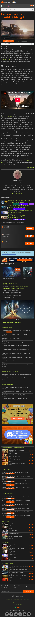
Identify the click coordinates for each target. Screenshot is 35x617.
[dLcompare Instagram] (15, 614)
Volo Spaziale (20, 288)
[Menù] (33, 2)
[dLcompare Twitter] (6, 614)
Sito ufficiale (6, 285)
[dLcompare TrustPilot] (20, 614)
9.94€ (30, 228)
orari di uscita (5, 59)
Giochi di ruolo (24, 286)
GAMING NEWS (8, 41)
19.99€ (29, 236)
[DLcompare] (17, 596)
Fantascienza (6, 288)
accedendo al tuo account (9, 254)
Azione (11, 286)
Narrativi (12, 288)
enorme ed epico (7, 116)
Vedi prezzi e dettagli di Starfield (12, 322)
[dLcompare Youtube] (24, 614)
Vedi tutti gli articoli (17, 193)
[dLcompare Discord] (28, 614)
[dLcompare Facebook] (11, 614)
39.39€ (29, 243)
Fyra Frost (16, 41)
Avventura (16, 286)
